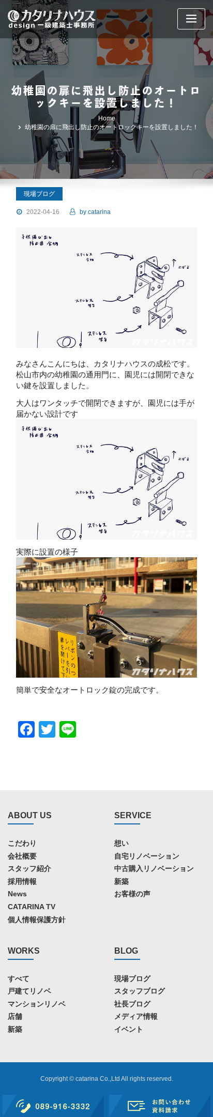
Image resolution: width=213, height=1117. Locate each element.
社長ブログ (132, 1004)
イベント (128, 1029)
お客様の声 (132, 894)
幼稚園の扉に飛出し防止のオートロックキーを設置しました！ (112, 127)
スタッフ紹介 (29, 868)
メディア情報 (136, 1016)
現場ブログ (132, 978)
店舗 (15, 1016)
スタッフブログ (139, 991)
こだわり (22, 843)
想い (121, 843)
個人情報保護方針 (37, 919)
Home (106, 118)
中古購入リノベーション (154, 868)
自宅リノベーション (146, 856)
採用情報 (22, 881)
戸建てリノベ (29, 991)
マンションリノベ (37, 1004)
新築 (121, 881)
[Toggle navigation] (191, 18)
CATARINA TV (31, 906)
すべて (18, 978)
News (17, 894)
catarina (95, 212)
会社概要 (22, 856)
